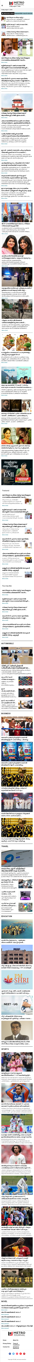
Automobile (7, 643)
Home (4, 1340)
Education (6, 916)
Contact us (6, 1347)
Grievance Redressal (16, 1347)
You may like (7, 586)
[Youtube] (21, 1354)
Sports (5, 1049)
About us (15, 1340)
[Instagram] (17, 1354)
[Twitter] (13, 1354)
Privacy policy (7, 1343)
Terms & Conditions (16, 1344)
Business (6, 713)
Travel (4, 846)
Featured (5, 491)
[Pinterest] (24, 1354)
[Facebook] (10, 1354)
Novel (4, 1301)
